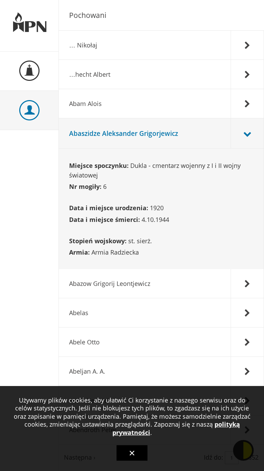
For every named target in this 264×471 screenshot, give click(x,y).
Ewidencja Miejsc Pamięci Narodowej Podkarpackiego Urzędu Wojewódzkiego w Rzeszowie (29, 26)
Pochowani (87, 15)
